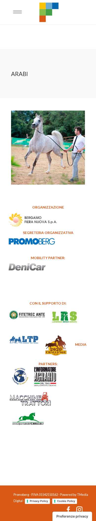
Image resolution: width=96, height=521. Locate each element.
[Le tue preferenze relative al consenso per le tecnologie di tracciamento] (72, 516)
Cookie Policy (66, 501)
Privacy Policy (39, 501)
